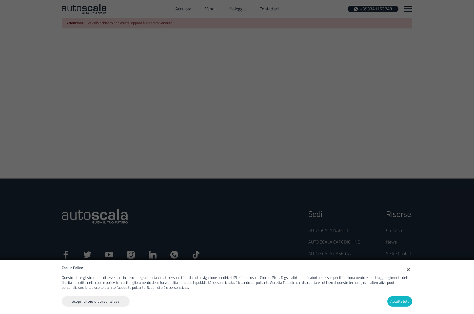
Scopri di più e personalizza (96, 301)
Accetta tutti (399, 301)
